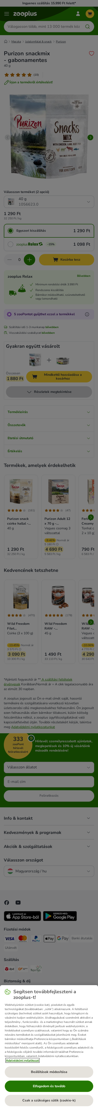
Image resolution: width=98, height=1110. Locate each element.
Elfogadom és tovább (49, 1086)
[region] (49, 1047)
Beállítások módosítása (49, 1072)
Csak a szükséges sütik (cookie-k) (49, 1100)
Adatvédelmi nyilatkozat (22, 1060)
